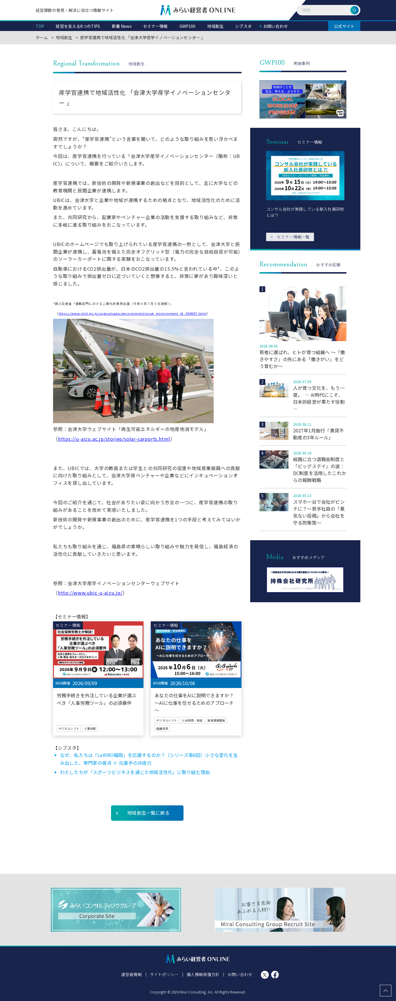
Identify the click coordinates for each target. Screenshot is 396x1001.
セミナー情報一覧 (290, 237)
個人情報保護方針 (203, 974)
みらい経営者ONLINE (198, 10)
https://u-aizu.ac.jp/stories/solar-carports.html (114, 438)
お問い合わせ (240, 974)
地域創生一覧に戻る (148, 812)
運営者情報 (131, 974)
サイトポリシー (164, 974)
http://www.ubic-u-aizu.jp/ (90, 592)
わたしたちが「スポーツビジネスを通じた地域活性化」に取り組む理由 (135, 772)
